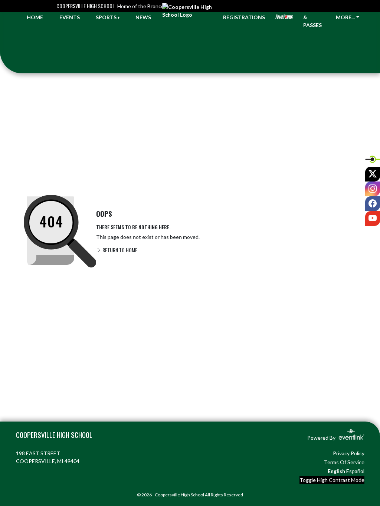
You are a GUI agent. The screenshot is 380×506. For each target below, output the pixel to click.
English (336, 471)
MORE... (345, 17)
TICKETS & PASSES (314, 17)
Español (355, 471)
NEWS (143, 17)
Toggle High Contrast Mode (331, 480)
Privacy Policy (348, 453)
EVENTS (69, 17)
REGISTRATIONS (244, 17)
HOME (35, 17)
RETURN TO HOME (119, 250)
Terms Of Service (344, 462)
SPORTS (106, 17)
